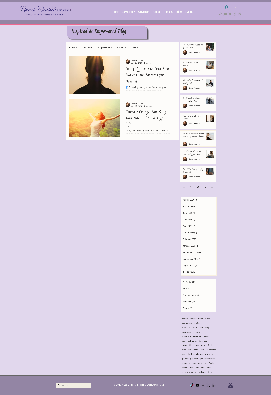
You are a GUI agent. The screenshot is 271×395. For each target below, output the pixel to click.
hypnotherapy (197, 354)
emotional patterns (207, 350)
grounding (186, 358)
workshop (186, 363)
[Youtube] (225, 14)
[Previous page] (190, 186)
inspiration (186, 332)
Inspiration (87, 47)
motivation (186, 350)
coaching (208, 336)
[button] (230, 385)
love (192, 367)
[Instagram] (234, 14)
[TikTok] (220, 14)
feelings (211, 345)
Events (135, 47)
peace (197, 345)
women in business (190, 327)
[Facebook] (230, 14)
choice (207, 318)
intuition (185, 367)
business (203, 341)
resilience (202, 372)
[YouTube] (197, 385)
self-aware (192, 341)
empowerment (196, 318)
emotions (197, 323)
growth (195, 358)
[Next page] (205, 186)
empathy (196, 363)
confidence (210, 354)
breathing (204, 327)
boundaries (187, 323)
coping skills (187, 345)
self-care (196, 332)
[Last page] (212, 186)
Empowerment (105, 47)
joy (201, 358)
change (185, 318)
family (211, 363)
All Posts (73, 47)
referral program (189, 372)
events (204, 363)
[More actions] (170, 61)
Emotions (121, 47)
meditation (200, 367)
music (209, 367)
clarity (195, 350)
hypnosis (186, 354)
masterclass (209, 358)
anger (203, 345)
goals (184, 341)
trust (210, 372)
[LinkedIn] (239, 14)
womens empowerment (192, 336)
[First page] (183, 186)
